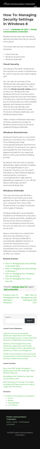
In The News (12, 405)
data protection (11, 289)
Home (10, 398)
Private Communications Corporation (20, 396)
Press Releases (13, 403)
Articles (15, 287)
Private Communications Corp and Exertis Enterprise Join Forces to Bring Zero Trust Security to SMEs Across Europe (19, 356)
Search (8, 317)
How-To (23, 287)
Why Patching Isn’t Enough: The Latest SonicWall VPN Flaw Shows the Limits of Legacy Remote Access (19, 384)
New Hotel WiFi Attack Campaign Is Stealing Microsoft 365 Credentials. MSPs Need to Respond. (19, 370)
